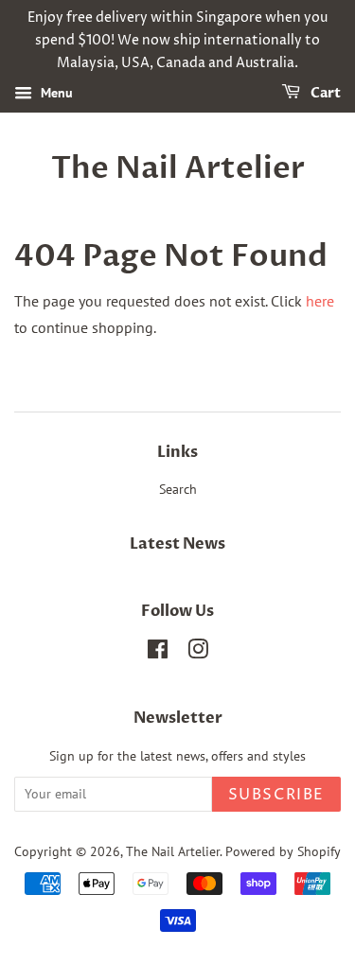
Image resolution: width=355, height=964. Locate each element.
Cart (324, 94)
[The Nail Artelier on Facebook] (158, 652)
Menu (55, 93)
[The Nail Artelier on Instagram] (197, 652)
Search (178, 489)
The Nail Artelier (178, 168)
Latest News (177, 544)
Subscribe (276, 794)
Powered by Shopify (283, 851)
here (320, 300)
